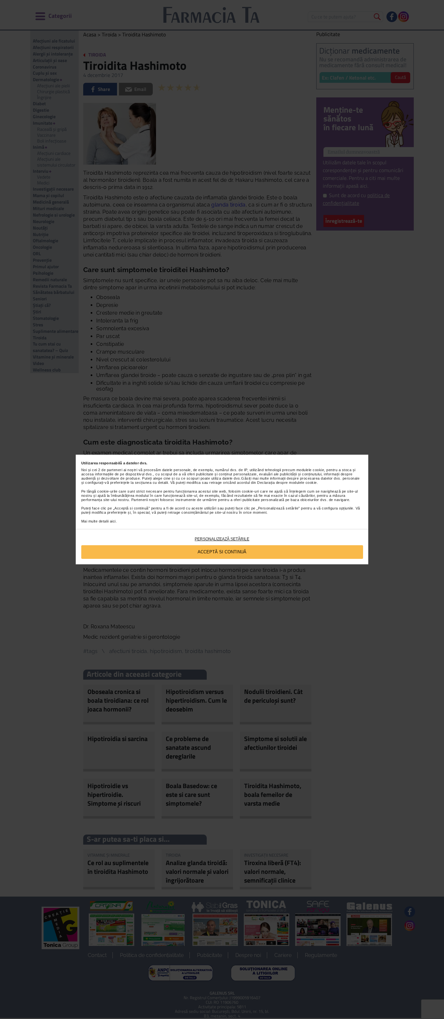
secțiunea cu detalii (151, 482)
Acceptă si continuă (222, 551)
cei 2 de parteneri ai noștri (114, 470)
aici (113, 521)
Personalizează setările (222, 539)
